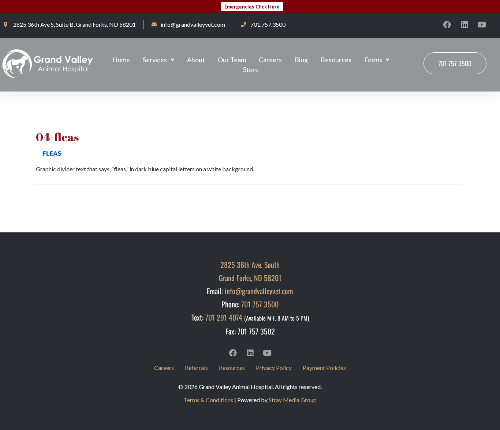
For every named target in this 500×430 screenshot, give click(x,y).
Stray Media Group (293, 399)
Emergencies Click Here (252, 7)
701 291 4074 (223, 317)
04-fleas (57, 137)
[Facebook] (447, 24)
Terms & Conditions (208, 399)
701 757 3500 (260, 304)
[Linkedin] (464, 24)
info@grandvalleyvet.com (259, 290)
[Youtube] (481, 24)
